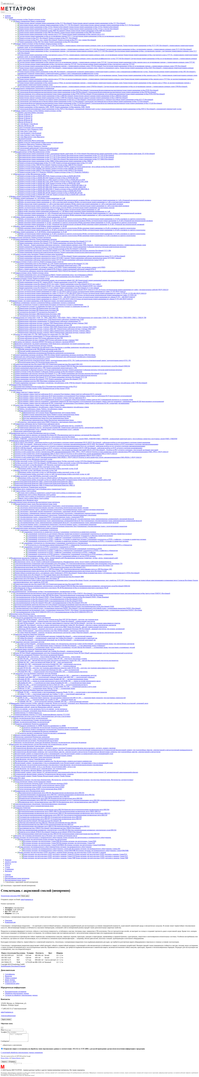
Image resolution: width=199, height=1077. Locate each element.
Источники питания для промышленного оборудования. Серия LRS (96, 849)
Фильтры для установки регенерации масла (61, 836)
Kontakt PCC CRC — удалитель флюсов (61, 666)
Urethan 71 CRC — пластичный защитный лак (68, 694)
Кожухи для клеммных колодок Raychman (60, 437)
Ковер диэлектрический (40, 722)
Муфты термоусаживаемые (40, 196)
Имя (2, 1030)
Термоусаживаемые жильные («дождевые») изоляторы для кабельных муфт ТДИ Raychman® (114, 383)
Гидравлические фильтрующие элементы (59, 774)
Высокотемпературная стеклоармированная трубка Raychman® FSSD (89, 606)
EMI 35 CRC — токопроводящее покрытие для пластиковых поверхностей (99, 698)
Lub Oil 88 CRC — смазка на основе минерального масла (80, 681)
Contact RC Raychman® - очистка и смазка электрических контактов (91, 625)
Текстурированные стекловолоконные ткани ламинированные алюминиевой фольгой (111, 521)
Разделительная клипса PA (47, 362)
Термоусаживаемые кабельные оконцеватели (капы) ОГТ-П (82, 260)
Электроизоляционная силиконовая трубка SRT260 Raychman (81, 595)
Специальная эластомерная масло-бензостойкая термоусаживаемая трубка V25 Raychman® (116, 101)
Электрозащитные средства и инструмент (55, 716)
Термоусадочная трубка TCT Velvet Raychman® (69, 105)
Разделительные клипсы (41, 358)
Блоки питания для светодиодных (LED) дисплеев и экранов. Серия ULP (101, 856)
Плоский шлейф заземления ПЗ (52, 351)
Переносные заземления (41, 737)
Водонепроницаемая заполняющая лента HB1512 (72, 826)
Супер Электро (35, 135)
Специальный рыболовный (48, 148)
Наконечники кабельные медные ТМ (58, 325)
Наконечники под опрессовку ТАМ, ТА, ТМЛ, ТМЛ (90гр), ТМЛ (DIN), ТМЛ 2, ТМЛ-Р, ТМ (113, 317)
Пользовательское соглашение (15, 991)
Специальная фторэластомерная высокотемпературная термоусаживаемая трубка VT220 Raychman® (126, 103)
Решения (8, 860)
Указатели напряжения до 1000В (54, 726)
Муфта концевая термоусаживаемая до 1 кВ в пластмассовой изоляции (94, 215)
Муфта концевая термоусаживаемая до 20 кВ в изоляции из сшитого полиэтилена (106, 228)
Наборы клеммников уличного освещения (60, 303)
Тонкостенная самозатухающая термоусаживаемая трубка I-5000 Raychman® (100, 98)
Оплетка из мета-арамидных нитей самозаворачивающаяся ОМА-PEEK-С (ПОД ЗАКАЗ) (110, 457)
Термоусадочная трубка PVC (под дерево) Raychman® (76, 40)
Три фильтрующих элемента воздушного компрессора (72, 761)
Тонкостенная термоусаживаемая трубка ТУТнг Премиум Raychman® (94, 27)
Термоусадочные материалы (41, 237)
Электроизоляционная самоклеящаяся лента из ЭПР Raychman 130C (87, 569)
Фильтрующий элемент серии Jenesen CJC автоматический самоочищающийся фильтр (107, 772)
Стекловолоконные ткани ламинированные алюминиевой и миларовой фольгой (105, 519)
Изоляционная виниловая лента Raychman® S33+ (68, 567)
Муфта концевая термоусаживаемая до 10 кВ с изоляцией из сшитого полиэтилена (107, 222)
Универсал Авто (37, 129)
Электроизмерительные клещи (48, 739)
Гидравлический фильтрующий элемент (57, 755)
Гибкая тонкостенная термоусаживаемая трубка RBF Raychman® (88, 30)
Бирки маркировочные (43, 411)
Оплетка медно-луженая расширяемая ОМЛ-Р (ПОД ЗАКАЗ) (80, 455)
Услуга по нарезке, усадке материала (54, 709)
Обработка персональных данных (17, 993)
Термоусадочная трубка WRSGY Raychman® (67, 170)
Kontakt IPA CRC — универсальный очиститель (70, 672)
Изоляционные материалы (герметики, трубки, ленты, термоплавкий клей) (91, 558)
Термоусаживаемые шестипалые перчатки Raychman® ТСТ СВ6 (88, 250)
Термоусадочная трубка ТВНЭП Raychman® (67, 165)
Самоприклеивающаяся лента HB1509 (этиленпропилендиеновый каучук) (98, 800)
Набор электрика (37, 112)
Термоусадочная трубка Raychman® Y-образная (69, 249)
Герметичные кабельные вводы (48, 424)
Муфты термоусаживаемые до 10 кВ (54, 217)
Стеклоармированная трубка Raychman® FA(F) (65, 599)
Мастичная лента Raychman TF (48, 578)
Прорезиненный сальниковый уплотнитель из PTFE (83, 549)
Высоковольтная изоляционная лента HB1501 (68, 793)
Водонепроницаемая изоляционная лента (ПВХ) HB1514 (80, 811)
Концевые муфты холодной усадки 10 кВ (63, 468)
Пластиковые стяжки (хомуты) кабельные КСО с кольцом (80, 394)
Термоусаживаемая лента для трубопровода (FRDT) (74, 275)
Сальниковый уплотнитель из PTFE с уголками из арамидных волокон (103, 541)
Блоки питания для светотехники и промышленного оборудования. (87, 837)
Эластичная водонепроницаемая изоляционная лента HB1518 (85, 815)
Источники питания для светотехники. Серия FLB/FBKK (85, 845)
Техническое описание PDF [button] (10, 896)
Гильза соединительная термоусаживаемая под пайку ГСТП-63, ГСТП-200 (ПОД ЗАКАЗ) (114, 293)
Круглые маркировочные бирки (57, 418)
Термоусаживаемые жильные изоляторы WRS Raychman (75, 355)
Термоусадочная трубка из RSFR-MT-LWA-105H (70, 181)
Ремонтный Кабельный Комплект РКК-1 (58, 481)
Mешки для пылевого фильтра (47, 770)
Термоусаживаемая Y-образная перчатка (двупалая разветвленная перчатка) (99, 247)
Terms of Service (16, 1058)
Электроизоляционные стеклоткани (53, 804)
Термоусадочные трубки (37, 19)
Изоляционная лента (37, 791)
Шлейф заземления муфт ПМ (50, 349)
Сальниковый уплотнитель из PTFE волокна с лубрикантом (91, 554)
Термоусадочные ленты (40, 273)
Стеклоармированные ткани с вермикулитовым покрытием (82, 509)
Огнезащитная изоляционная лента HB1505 (66, 817)
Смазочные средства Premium (46, 673)
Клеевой (28, 139)
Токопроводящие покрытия (44, 649)
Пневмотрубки (26, 385)
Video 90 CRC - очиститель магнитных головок (70, 658)
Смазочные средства (36, 642)
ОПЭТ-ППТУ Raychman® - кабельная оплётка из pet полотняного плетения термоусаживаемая (116, 442)
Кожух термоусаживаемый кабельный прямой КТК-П (76, 269)
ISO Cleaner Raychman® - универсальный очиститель (76, 621)
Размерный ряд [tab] (10, 922)
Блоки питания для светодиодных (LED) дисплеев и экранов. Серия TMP (101, 858)
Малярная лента (32, 500)
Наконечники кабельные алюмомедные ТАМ (67, 319)
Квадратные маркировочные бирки (61, 420)
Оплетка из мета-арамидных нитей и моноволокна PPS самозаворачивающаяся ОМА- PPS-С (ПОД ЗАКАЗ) (129, 452)
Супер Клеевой (35, 133)
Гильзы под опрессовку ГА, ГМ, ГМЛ (54, 334)
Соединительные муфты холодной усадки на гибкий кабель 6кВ (88, 480)
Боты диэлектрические (39, 718)
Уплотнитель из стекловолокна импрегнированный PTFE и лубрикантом (105, 545)
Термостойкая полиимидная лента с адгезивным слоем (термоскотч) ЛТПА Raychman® (108, 573)
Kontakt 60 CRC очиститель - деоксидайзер (65, 657)
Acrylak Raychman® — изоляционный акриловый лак (76, 640)
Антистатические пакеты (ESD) (53, 785)
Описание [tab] (8, 920)
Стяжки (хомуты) (33, 392)
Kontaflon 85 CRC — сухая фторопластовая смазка (73, 683)
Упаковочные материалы (37, 487)
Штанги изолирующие (39, 735)
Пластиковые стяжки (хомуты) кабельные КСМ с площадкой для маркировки (101, 403)
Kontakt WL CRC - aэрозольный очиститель (65, 664)
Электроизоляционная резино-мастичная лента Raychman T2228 (84, 571)
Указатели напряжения (39, 724)
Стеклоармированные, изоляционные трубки (59, 591)
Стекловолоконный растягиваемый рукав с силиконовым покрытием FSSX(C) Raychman (110, 610)
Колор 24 (28, 116)
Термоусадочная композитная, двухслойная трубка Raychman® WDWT (94, 167)
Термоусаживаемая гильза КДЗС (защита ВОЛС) (70, 282)
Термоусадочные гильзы (41, 278)
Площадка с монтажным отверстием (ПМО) (66, 422)
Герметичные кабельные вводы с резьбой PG (67, 426)
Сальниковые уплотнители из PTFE (62, 547)
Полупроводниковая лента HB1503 (56, 796)
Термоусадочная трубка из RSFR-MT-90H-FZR (69, 187)
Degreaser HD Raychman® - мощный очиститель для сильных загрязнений (98, 629)
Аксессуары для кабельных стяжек (51, 405)
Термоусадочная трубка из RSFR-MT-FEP (63, 178)
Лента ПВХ (27, 590)
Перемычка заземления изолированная (60, 353)
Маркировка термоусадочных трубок (54, 705)
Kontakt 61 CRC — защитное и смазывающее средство (77, 675)
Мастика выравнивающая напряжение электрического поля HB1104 (91, 830)
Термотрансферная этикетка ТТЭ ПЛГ (56, 714)
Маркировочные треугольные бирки (62, 412)
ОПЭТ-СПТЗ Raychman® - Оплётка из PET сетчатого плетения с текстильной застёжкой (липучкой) (122, 450)
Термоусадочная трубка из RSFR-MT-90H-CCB (69, 185)
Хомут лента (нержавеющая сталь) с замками (63, 429)
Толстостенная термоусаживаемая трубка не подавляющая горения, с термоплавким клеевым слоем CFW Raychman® (144, 66)
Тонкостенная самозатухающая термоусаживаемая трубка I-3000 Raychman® (100, 96)
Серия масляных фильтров (43, 746)
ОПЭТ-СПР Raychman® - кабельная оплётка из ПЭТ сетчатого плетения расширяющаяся (110, 448)
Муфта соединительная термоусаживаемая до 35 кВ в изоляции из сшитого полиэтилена (113, 234)
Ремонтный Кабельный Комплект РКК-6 (58, 483)
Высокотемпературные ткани (46, 504)
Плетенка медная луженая (42, 345)
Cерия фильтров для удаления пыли (53, 768)
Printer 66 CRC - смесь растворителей (58, 662)
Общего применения (37, 21)
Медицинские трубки (38, 174)
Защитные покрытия (37, 634)
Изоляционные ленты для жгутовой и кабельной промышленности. (87, 562)
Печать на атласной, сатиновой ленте (54, 711)
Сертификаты (10, 974)
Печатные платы (29, 614)
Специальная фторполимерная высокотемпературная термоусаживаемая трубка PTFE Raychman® (123, 90)
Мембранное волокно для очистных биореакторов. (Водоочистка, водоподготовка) (103, 780)
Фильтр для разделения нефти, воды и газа (60, 767)
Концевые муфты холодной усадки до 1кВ (64, 472)
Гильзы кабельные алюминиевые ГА (58, 336)
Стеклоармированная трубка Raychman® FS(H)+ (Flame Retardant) (85, 597)
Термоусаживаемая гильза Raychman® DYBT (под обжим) (81, 286)
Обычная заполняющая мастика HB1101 (62, 822)
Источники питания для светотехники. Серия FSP (77, 843)
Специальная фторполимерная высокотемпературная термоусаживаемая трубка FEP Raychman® (121, 92)
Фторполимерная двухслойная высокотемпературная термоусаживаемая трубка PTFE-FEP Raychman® (128, 94)
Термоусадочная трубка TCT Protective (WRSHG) (71, 172)
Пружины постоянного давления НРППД (60, 342)
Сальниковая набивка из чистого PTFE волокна (78, 556)
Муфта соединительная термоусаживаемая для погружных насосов (90, 208)
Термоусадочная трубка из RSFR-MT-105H (64, 183)
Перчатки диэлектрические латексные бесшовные (68, 742)
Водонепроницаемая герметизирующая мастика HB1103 (79, 834)
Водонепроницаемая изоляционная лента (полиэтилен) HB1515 (87, 813)
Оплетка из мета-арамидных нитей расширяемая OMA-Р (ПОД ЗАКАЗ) (91, 453)
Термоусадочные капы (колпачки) (51, 254)
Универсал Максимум (43, 144)
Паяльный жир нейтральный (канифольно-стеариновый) (75, 357)
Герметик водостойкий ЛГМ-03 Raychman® (66, 832)
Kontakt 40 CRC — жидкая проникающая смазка (70, 679)
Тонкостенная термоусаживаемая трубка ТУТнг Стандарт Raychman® (94, 29)
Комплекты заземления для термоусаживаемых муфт (71, 344)
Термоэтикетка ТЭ (35, 713)
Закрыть (4, 1061)
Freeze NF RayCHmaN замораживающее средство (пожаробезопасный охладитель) (102, 653)
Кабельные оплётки (32, 440)
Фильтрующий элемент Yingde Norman (56, 776)
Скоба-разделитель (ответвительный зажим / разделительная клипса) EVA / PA (103, 360)
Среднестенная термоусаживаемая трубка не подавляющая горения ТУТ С (98, 36)
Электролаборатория (8, 1016)
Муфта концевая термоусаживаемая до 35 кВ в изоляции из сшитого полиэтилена (106, 235)
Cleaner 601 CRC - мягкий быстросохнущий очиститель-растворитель (93, 660)
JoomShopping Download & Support (13, 966)
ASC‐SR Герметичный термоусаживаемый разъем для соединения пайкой (97, 280)
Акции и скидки (11, 862)
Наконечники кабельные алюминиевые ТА (65, 321)
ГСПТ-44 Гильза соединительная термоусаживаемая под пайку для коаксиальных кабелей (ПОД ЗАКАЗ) (130, 289)
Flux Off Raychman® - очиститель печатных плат (71, 631)
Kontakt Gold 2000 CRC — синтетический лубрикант (76, 677)
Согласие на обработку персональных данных (21, 995)
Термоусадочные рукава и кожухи (51, 262)
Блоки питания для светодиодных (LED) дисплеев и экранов (84, 852)
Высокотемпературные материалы (47, 502)
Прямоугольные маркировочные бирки (65, 414)
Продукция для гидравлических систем (53, 744)
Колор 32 (28, 118)
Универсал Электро (40, 146)
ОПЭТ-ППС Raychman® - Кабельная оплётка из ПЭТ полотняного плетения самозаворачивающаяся (122, 444)
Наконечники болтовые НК (49, 310)
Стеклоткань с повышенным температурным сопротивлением (85, 513)
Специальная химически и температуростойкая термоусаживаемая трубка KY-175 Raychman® (119, 99)
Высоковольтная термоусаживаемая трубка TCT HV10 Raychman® (90, 155)
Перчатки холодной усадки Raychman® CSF (62, 465)
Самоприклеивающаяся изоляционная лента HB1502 (76, 795)
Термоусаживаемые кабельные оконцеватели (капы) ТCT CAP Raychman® (98, 256)
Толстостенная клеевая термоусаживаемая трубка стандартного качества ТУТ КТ (106, 64)
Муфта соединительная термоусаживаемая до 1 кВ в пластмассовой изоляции (102, 202)
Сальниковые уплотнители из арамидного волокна (77, 532)
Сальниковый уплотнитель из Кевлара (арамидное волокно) (91, 535)
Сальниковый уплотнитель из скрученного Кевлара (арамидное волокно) (105, 534)
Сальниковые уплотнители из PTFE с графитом (78, 552)
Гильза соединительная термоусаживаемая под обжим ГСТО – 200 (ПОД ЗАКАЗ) (106, 297)
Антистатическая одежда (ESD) (52, 787)
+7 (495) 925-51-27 (7, 3)
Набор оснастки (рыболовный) (52, 142)
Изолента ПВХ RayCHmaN (44, 560)
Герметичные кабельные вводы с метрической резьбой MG (82, 427)
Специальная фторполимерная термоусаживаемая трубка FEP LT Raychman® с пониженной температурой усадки (140, 109)
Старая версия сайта (12, 983)
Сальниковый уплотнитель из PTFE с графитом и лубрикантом (95, 550)
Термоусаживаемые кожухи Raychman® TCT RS (70, 263)
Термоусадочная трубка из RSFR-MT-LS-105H (68, 180)
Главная (8, 16)
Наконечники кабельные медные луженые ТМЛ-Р (73, 332)
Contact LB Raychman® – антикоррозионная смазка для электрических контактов (105, 644)
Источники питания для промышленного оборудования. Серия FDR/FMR (102, 850)
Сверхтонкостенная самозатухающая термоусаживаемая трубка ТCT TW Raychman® (109, 25)
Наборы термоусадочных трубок (49, 111)
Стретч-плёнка (30, 491)
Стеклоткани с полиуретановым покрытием (66, 506)
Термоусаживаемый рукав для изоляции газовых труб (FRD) (83, 267)
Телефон (4, 1032)
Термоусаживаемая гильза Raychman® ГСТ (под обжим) (79, 288)
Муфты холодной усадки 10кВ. (48, 467)
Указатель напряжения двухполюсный (64, 727)
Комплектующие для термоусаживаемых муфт (60, 301)
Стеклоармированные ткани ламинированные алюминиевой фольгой (94, 522)
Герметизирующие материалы (47, 528)
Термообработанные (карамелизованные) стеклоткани (77, 515)
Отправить (12, 1061)
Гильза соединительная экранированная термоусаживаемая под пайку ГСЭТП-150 (107, 295)
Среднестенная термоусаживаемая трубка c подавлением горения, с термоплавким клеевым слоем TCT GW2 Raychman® (148, 49)
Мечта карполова (37, 140)
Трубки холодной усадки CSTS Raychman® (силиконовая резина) (84, 461)
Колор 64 (28, 122)
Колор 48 (28, 120)
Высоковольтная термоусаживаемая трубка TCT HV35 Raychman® (90, 157)
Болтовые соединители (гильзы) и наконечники (66, 304)
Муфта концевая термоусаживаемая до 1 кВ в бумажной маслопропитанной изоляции (110, 213)
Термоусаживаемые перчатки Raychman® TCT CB (73, 241)
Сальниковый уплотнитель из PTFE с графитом (78, 537)
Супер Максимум (38, 137)
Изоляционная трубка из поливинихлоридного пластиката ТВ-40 (84, 588)
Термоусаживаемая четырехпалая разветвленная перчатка (80, 252)
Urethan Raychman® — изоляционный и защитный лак (77, 638)
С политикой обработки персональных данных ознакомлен (22, 1052)
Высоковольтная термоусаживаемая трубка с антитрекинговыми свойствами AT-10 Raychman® (121, 153)
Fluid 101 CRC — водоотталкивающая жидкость (70, 685)
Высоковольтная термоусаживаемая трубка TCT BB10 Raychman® (90, 159)
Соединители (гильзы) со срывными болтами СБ (71, 306)
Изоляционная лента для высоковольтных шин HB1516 (78, 802)
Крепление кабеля (34, 431)
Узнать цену (25, 896)
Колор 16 (28, 114)
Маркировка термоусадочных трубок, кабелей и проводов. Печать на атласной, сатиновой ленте (113, 703)
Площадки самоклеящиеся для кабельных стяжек (71, 407)
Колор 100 (30, 126)
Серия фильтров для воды (42, 759)
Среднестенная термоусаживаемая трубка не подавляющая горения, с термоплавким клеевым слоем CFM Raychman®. (145, 86)
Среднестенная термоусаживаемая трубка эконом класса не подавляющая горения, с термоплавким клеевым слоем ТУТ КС (151, 62)
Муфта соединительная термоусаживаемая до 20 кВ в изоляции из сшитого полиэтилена (113, 230)
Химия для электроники (37, 616)
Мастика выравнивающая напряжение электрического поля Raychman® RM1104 (101, 366)
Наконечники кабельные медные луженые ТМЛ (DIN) (77, 327)
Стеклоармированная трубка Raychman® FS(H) (66, 601)
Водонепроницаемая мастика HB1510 (59, 824)
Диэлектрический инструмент (47, 740)
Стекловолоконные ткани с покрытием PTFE (67, 517)
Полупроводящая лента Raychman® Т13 (57, 575)
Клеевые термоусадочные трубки (50, 44)
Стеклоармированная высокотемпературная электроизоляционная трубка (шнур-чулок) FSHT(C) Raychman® (131, 593)
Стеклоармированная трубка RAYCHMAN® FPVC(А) (73, 612)
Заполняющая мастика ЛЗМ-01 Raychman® (65, 828)
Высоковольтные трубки (41, 152)
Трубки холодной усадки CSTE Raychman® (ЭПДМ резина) (78, 463)
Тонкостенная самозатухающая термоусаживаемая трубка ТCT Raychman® (98, 23)
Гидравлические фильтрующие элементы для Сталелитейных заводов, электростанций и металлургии (123, 752)
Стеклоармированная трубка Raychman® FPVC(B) (69, 603)
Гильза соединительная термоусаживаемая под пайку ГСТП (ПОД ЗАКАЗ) (99, 291)
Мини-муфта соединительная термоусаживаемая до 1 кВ (79, 209)
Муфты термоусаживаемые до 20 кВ (54, 226)
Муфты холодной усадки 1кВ (46, 470)
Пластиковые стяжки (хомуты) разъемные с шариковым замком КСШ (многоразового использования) (127, 401)
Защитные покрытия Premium (46, 690)
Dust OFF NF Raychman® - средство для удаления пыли (78, 619)
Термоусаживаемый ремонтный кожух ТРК (65, 265)
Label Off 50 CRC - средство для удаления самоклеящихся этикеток (91, 668)
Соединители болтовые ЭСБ (49, 316)
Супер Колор (33, 124)
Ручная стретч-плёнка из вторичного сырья (65, 496)
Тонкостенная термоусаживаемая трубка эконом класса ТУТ (83, 34)
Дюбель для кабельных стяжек (52, 409)
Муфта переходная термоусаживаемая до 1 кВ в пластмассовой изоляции (97, 204)
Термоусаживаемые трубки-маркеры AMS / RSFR (72, 107)
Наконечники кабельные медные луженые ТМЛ (70, 323)
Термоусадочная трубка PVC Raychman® (63, 38)
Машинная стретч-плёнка (46, 494)
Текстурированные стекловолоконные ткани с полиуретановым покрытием (100, 526)
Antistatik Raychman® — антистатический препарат (74, 636)
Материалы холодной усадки (41, 459)
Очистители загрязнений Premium (51, 655)
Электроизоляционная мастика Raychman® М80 (66, 576)
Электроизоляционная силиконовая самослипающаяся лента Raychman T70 (95, 563)
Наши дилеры (10, 980)
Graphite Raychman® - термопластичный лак (66, 651)
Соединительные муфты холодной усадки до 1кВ (72, 474)
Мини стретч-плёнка (41, 498)
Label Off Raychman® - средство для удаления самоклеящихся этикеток (94, 623)
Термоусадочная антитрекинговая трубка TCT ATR (73, 163)
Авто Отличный (37, 127)
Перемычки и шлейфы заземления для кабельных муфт (73, 347)
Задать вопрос (6, 1019)
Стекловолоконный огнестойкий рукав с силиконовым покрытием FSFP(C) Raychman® (109, 608)
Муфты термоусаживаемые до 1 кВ (52, 198)
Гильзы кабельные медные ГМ (52, 338)
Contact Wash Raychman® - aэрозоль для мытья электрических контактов (96, 632)
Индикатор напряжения (48, 731)
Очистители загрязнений (42, 617)
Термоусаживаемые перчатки (46, 239)
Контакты (8, 871)
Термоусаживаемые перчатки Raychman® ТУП (69, 243)
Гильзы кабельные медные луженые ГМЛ (63, 340)
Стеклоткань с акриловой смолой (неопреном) (68, 511)
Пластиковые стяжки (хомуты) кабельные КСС (69, 398)
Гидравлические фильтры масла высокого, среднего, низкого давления (90, 748)
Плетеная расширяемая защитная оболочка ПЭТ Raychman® (79, 604)
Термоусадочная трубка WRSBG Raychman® (67, 168)
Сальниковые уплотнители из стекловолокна (71, 543)
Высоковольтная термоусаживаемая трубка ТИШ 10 (74, 161)
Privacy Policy (5, 1058)
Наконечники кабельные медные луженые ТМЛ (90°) (76, 329)
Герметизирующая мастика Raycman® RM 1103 (66, 364)
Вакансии (8, 976)
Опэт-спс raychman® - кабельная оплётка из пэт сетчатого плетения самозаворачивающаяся (112, 446)
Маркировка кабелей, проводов (48, 707)
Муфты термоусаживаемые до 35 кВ (54, 232)
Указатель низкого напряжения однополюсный (73, 729)
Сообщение (5, 1041)
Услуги (7, 865)
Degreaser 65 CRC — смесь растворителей (64, 670)
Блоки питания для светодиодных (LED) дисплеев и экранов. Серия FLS (101, 854)
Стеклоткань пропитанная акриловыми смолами (71, 508)
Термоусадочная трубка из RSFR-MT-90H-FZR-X (71, 189)
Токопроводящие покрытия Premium (54, 696)
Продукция (9, 17)
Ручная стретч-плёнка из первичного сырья (65, 493)
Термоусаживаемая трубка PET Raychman (63, 42)
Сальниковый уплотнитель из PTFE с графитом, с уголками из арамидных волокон (116, 539)
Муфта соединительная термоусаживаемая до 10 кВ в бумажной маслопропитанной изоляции (119, 221)
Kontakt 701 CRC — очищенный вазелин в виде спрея (76, 686)
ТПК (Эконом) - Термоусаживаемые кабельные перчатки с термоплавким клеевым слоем (114, 245)
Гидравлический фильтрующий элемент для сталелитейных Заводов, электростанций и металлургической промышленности (147, 750)
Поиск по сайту (10, 981)
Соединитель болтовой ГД (47, 312)
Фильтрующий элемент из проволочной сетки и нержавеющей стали (88, 754)
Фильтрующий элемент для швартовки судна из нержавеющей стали (88, 763)
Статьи (7, 867)
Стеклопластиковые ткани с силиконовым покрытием (77, 524)
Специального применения (44, 88)
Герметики (26, 808)
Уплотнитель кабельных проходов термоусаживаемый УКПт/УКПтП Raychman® (106, 271)
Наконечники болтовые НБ (48, 308)
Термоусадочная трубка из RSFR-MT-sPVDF (67, 193)
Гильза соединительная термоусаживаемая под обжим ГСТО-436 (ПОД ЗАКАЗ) (104, 299)
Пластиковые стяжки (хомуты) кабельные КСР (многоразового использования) (103, 396)
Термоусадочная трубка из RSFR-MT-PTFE (65, 176)
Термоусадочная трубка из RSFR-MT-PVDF (65, 191)
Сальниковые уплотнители (48, 530)
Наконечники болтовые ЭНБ (50, 314)
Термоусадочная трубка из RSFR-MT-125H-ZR (68, 194)
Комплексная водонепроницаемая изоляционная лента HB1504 (86, 809)
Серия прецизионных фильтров (48, 757)
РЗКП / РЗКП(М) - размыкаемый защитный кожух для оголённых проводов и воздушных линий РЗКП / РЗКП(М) (136, 439)
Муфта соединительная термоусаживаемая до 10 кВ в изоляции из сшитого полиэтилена (113, 219)
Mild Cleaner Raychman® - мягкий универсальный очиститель (85, 627)
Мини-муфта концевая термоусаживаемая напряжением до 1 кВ (87, 211)
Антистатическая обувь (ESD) (51, 789)
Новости (8, 863)
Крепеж (19, 390)
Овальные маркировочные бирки (59, 416)
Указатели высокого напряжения (54, 733)
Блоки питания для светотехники (55, 839)
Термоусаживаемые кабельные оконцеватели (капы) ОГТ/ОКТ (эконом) (95, 258)
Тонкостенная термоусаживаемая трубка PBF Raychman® (80, 32)
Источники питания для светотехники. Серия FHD (77, 841)
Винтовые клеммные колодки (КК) (52, 381)
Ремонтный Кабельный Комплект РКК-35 (60, 485)
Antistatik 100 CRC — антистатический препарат (71, 701)
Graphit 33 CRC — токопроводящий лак (61, 699)
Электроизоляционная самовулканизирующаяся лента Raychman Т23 (88, 565)
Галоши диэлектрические (42, 720)
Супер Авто (32, 131)
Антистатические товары (42, 781)
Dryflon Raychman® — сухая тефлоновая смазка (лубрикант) (83, 645)
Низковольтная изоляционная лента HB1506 (66, 798)
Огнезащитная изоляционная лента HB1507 (66, 819)
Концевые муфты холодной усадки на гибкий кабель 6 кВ (81, 478)
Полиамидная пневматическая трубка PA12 (61, 386)
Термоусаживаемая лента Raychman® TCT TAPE (71, 276)
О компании (9, 869)
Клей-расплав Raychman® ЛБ (50, 821)
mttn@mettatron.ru (27, 899)
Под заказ (21, 778)
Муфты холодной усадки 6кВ (46, 476)
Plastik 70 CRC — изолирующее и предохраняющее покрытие (85, 692)
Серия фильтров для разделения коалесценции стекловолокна (81, 765)
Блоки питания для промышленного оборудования (73, 847)
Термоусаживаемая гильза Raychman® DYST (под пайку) (80, 284)
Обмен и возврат (11, 978)
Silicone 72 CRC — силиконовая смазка (61, 688)
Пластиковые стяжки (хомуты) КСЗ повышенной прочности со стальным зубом (104, 399)
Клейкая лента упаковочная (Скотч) (53, 489)
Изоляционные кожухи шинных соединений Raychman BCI (78, 435)
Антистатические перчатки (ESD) (55, 783)
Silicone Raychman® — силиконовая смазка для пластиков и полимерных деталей (106, 647)
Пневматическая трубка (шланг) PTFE (56, 388)
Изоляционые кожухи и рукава (44, 433)
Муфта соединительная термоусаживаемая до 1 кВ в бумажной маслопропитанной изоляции (118, 200)
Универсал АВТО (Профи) (47, 150)
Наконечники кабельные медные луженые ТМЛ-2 (72, 330)
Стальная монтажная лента (43, 806)
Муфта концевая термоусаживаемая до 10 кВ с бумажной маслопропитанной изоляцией (112, 224)
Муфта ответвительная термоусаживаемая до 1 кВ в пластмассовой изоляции (101, 206)
